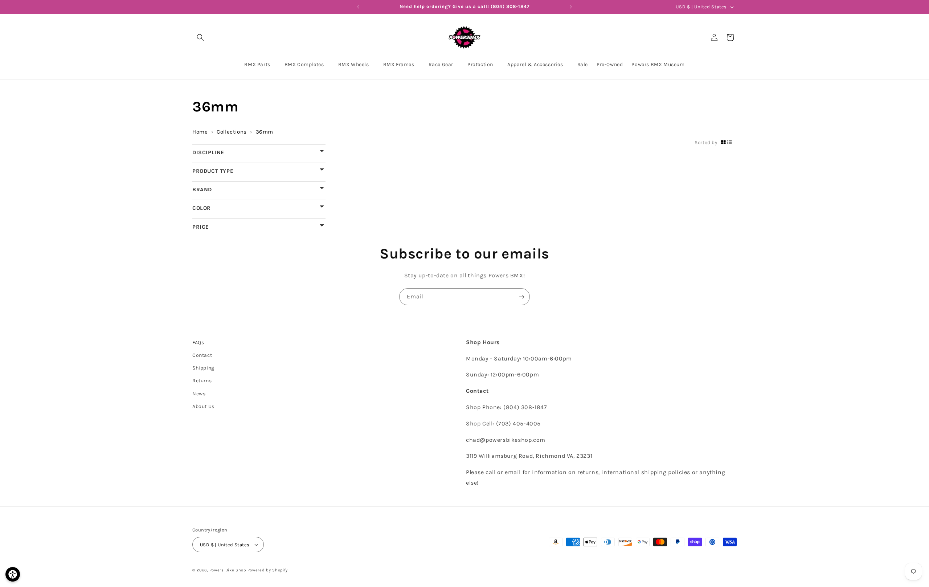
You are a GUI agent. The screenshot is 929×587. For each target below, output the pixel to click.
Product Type (212, 171)
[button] (200, 37)
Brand (202, 189)
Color (201, 208)
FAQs (198, 342)
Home (200, 132)
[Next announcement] (571, 7)
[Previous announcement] (358, 7)
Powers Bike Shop (227, 570)
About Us (203, 406)
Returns (202, 381)
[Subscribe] (521, 296)
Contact (202, 355)
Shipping (203, 368)
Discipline (208, 152)
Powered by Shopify (267, 570)
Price (200, 227)
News (198, 394)
